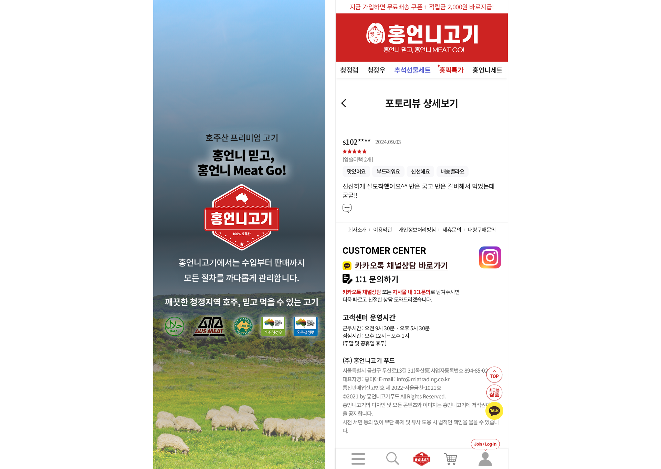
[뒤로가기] (344, 103)
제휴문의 (451, 229)
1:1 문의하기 (377, 279)
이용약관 (382, 229)
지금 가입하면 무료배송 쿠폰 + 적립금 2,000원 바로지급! (422, 6)
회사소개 (357, 229)
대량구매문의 (482, 229)
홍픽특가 (451, 70)
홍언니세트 (487, 70)
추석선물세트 (412, 70)
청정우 (376, 70)
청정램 (349, 70)
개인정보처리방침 (417, 229)
